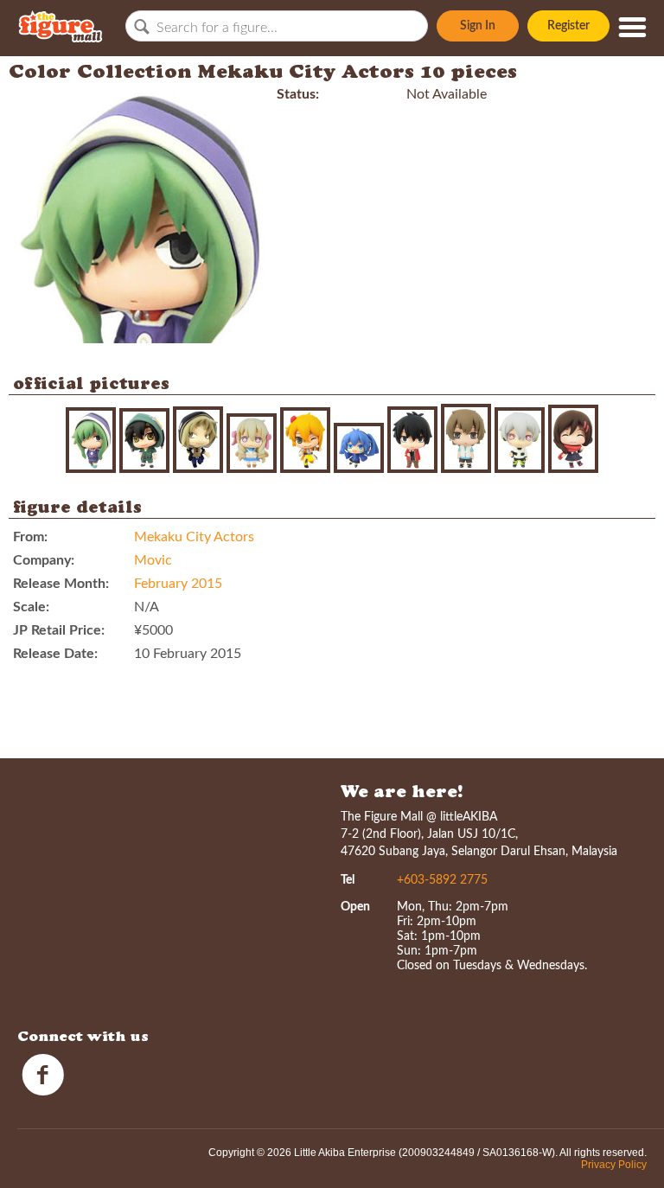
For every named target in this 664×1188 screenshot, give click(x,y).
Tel (347, 880)
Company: (43, 560)
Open (355, 907)
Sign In (477, 26)
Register (568, 26)
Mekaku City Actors (194, 537)
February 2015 (178, 584)
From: (30, 537)
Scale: (31, 607)
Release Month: (61, 584)
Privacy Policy (614, 1165)
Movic (153, 560)
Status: (298, 94)
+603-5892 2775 (442, 880)
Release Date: (55, 654)
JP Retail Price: (59, 630)
